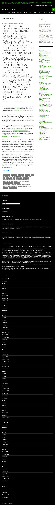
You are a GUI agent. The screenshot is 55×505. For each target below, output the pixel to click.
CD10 (4, 176)
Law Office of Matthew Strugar (45, 95)
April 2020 (4, 320)
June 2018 (4, 373)
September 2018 (5, 366)
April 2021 (4, 290)
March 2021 (4, 293)
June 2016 (4, 432)
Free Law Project (42, 86)
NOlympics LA (42, 114)
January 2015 (5, 473)
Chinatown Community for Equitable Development (44, 72)
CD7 (14, 178)
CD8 (17, 178)
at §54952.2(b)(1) (18, 110)
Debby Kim (26, 179)
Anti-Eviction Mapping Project (45, 58)
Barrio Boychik (42, 59)
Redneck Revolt (42, 120)
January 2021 (5, 298)
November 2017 (5, 390)
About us (39, 12)
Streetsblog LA (42, 133)
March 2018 (4, 381)
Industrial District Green (44, 89)
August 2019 (4, 339)
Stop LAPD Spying (42, 132)
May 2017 (4, 405)
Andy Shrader (14, 174)
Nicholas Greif (28, 186)
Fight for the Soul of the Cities (45, 83)
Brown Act (27, 174)
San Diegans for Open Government (43, 124)
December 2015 (5, 446)
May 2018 (4, 376)
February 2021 (5, 295)
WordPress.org (5, 497)
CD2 (26, 176)
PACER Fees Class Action (44, 115)
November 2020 (5, 303)
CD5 (7, 178)
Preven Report (42, 116)
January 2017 (5, 415)
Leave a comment (19, 101)
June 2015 (4, 461)
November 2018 (5, 361)
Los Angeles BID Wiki (8, 236)
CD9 (20, 178)
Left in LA (41, 97)
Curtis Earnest (19, 179)
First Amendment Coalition (44, 84)
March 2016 (4, 439)
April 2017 (4, 407)
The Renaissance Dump (43, 121)
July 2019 (4, 342)
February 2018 (5, 383)
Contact (45, 12)
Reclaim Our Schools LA (44, 117)
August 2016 (4, 427)
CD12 (12, 176)
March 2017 (4, 410)
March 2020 (4, 322)
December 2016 (5, 417)
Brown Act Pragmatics (7, 23)
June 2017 (4, 403)
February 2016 (5, 442)
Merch (25, 12)
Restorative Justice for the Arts (45, 122)
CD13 (15, 176)
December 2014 (5, 476)
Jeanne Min (20, 184)
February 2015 (5, 471)
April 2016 (4, 437)
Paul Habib (6, 187)
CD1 (32, 174)
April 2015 (4, 466)
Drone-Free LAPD (42, 79)
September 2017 (5, 395)
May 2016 (4, 434)
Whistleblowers (32, 12)
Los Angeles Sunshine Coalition (45, 106)
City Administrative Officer (9, 179)
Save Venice (41, 126)
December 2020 (5, 300)
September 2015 (5, 454)
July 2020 (4, 312)
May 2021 (4, 288)
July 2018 (4, 371)
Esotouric (41, 81)
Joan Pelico (6, 186)
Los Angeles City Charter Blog (45, 103)
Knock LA (41, 93)
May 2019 (4, 347)
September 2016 (5, 425)
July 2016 (4, 429)
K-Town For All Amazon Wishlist (46, 37)
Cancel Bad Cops (42, 68)
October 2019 (5, 334)
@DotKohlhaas (5, 211)
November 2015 (5, 449)
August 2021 (4, 281)
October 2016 (5, 422)
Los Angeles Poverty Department (45, 105)
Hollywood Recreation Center (10, 184)
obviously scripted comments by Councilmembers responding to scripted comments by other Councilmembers (16, 131)
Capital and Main (42, 70)
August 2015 (4, 456)
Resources (51, 12)
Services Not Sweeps (43, 127)
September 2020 (5, 307)
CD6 (11, 178)
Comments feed (5, 494)
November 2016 (5, 420)
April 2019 (4, 349)
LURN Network (42, 109)
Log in (3, 489)
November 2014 (5, 478)
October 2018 (5, 364)
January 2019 (5, 356)
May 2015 (4, 464)
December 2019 (5, 329)
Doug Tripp (14, 181)
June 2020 (4, 315)
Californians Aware (43, 67)
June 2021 (4, 286)
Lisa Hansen (21, 186)
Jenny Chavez (26, 184)
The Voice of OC (42, 136)
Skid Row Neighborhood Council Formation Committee (45, 27)
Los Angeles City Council (18, 23)
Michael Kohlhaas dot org (8, 9)
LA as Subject (41, 100)
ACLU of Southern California (45, 51)
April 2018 (4, 378)
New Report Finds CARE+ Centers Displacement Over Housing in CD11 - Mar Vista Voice (20, 246)
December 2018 (5, 359)
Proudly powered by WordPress (7, 503)
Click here (4, 219)
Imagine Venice (42, 87)
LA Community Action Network (45, 104)
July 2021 (4, 283)
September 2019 (5, 337)
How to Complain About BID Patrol (15, 12)
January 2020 (5, 327)
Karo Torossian (13, 186)
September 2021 (5, 278)
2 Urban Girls (41, 50)
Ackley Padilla (7, 174)
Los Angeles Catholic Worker (45, 29)
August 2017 (4, 398)
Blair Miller (21, 174)
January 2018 (5, 386)
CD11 (8, 176)
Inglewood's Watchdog (43, 88)
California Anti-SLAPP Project (45, 66)
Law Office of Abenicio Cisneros (45, 94)
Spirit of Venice (42, 131)
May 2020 (4, 317)
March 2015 (4, 468)
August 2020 (4, 310)
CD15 (23, 176)
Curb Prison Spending (43, 75)
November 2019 (5, 332)
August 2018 (4, 368)
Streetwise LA (41, 134)
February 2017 (5, 412)
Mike (13, 101)
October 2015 (5, 451)
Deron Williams (7, 181)
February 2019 (5, 354)
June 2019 (4, 344)
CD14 (19, 176)
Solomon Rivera (13, 187)
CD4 (4, 178)
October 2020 (5, 305)
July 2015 (4, 459)
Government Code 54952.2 (23, 181)
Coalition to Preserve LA (44, 73)
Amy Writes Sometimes (43, 55)
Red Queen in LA (42, 118)
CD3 (29, 176)
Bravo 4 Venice (42, 65)
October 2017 (5, 393)
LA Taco (40, 107)
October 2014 (5, 481)
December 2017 (5, 388)
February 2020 (5, 325)
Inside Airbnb (41, 90)
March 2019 (4, 351)
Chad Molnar (26, 178)
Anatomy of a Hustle (43, 56)
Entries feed (4, 492)
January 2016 (5, 444)
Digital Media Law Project (44, 78)
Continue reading (7, 167)
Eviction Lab (41, 82)
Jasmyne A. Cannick (43, 92)
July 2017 (4, 400)
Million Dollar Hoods (43, 110)
